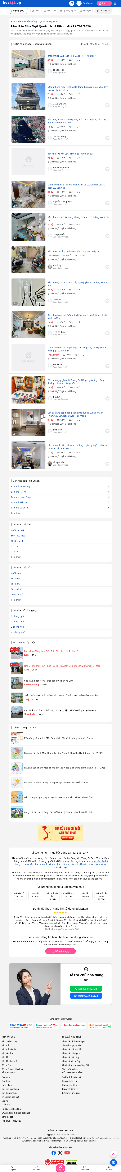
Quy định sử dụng (10, 1093)
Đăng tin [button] (106, 3)
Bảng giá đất (7, 1117)
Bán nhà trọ (7, 1065)
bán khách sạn (60, 867)
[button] (71, 3)
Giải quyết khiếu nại (71, 1093)
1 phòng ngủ (17, 616)
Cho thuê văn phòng (71, 1061)
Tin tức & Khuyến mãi (71, 1077)
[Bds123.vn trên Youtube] (67, 1152)
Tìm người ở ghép (70, 1069)
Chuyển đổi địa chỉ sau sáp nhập (16, 1113)
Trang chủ (6, 1077)
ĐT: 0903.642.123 (87, 988)
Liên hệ (5, 1101)
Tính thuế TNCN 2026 (11, 1121)
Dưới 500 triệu (18, 530)
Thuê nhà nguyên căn (71, 1045)
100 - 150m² (17, 594)
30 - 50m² (15, 578)
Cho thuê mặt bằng (70, 1057)
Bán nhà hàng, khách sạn (13, 1069)
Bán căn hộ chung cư (11, 1041)
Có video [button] (106, 44)
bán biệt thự (63, 864)
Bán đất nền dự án (10, 1061)
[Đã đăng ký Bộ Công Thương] (54, 1162)
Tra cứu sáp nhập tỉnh (11, 1109)
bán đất (74, 864)
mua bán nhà (31, 864)
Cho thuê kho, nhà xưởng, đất (75, 1065)
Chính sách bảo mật (10, 1097)
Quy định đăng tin (70, 1089)
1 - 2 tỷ (14, 546)
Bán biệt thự (7, 1053)
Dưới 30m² (16, 573)
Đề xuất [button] (84, 44)
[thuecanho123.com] (47, 1026)
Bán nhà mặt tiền (9, 1049)
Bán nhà (5, 1045)
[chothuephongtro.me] (100, 1026)
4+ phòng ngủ (18, 632)
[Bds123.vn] (12, 3)
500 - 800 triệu (18, 535)
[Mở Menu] (115, 3)
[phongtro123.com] (21, 1026)
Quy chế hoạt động (10, 1089)
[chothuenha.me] (74, 1026)
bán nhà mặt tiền (47, 864)
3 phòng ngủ (17, 626)
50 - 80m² (15, 583)
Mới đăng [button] (95, 44)
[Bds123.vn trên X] (60, 1153)
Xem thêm (16, 513)
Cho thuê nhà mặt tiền (72, 1049)
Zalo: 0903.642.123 (88, 995)
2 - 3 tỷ (14, 551)
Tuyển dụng (7, 1085)
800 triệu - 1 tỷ (18, 541)
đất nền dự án (87, 864)
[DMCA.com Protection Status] (71, 1162)
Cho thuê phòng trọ (71, 1053)
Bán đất (5, 1057)
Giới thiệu (6, 1081)
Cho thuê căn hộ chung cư (73, 1041)
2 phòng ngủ (17, 621)
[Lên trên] (113, 1153)
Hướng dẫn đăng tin (71, 1085)
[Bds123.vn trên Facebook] (53, 1153)
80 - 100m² (16, 589)
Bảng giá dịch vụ (69, 1081)
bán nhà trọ (100, 864)
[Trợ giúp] (113, 1162)
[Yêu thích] (107, 71)
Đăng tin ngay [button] (62, 951)
